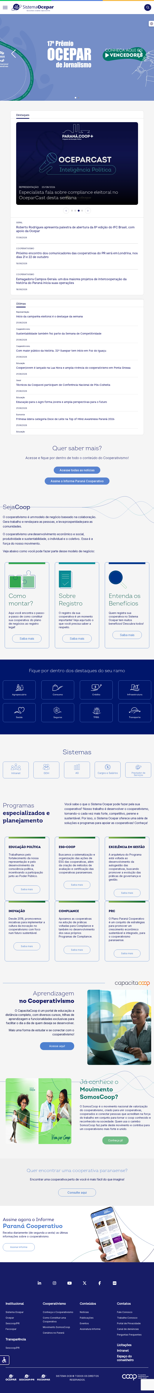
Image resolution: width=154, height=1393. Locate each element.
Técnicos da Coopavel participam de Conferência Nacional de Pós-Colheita (63, 385)
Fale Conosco (124, 1312)
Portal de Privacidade (129, 1323)
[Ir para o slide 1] (72, 211)
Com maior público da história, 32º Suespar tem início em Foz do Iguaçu (61, 350)
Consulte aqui (77, 1192)
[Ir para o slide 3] (79, 211)
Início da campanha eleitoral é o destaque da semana (49, 316)
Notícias (84, 1312)
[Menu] (5, 7)
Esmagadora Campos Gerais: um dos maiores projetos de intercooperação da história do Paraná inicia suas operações (71, 281)
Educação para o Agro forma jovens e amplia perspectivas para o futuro (61, 402)
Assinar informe (18, 1247)
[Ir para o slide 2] (75, 211)
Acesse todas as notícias (77, 470)
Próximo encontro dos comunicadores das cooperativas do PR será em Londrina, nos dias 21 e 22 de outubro (77, 255)
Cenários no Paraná (53, 1332)
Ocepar (10, 1317)
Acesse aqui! (57, 1046)
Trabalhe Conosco (127, 1317)
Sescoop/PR (13, 1323)
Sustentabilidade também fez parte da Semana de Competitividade (58, 333)
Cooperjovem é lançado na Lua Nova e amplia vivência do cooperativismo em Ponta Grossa (73, 367)
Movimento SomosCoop (56, 1327)
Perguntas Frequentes (129, 1334)
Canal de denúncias (128, 1329)
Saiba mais (27, 638)
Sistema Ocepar (14, 1312)
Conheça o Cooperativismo (58, 1312)
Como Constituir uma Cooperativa (54, 1319)
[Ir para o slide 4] (82, 211)
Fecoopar (11, 1329)
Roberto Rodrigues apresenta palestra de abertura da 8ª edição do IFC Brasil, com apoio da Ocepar (75, 229)
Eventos (84, 1323)
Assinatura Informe (90, 1329)
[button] (147, 7)
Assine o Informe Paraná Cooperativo (77, 481)
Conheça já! (115, 1140)
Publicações (87, 1317)
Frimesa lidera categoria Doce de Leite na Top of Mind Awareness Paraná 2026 (65, 419)
